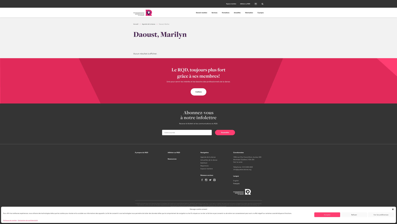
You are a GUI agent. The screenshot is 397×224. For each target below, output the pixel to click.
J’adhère (198, 92)
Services (214, 13)
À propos (261, 13)
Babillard (203, 163)
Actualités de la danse (208, 160)
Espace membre (231, 4)
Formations (225, 13)
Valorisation (249, 13)
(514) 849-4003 (247, 167)
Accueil (135, 24)
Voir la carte (237, 162)
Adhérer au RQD (245, 4)
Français (236, 183)
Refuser (354, 215)
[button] (393, 209)
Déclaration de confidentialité (28, 220)
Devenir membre (201, 13)
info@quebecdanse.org (242, 169)
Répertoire (204, 166)
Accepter (327, 215)
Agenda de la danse (148, 24)
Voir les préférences (381, 215)
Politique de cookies (10, 220)
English (236, 181)
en (255, 4)
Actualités (237, 13)
